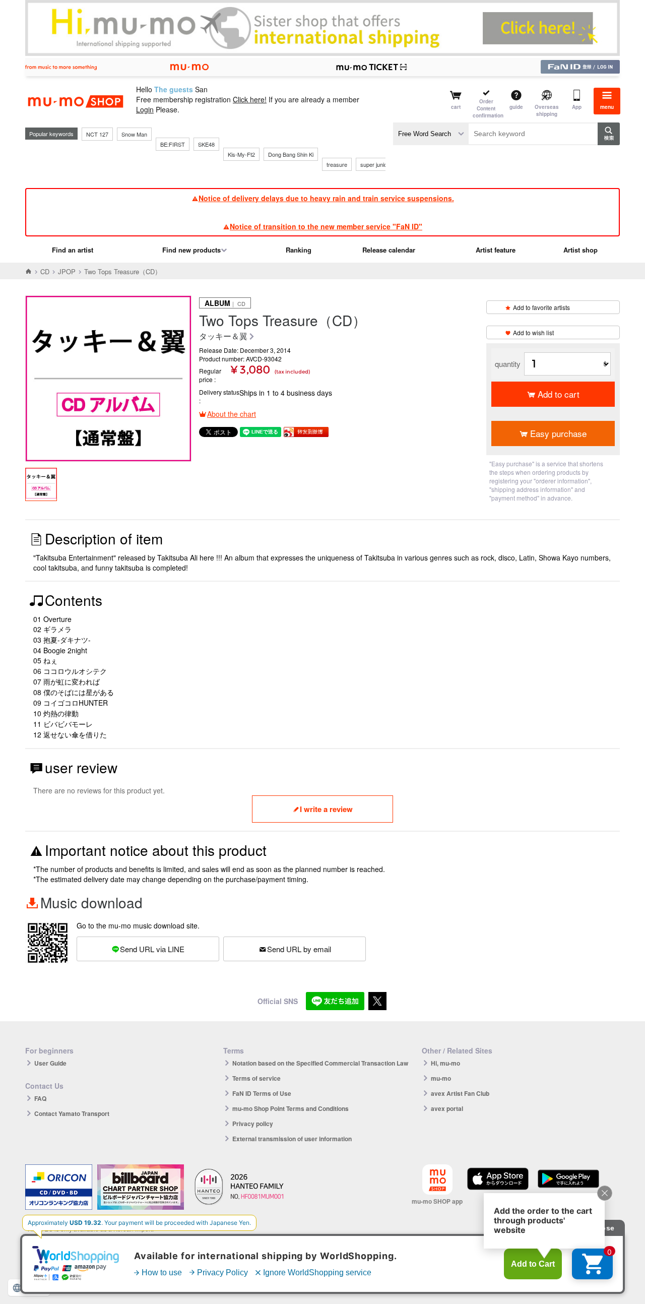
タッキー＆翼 (223, 336)
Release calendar (388, 250)
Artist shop (580, 250)
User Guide (50, 1063)
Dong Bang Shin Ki (290, 154)
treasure (337, 164)
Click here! (250, 99)
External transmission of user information (292, 1138)
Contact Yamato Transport (71, 1113)
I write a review (326, 809)
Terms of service (256, 1078)
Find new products (191, 250)
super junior (374, 164)
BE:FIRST (172, 144)
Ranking (298, 250)
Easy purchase (558, 433)
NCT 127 (97, 134)
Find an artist (72, 250)
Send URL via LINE (152, 949)
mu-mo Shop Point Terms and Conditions (290, 1108)
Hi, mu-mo (445, 1063)
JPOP (67, 271)
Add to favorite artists (541, 307)
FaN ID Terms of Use (261, 1093)
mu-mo (441, 1078)
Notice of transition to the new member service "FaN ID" (326, 226)
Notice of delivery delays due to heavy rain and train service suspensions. (326, 198)
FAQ (40, 1098)
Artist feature (495, 250)
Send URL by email (299, 949)
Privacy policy (252, 1123)
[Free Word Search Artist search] (431, 133)
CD (44, 271)
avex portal (447, 1108)
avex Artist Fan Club (460, 1093)
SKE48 (206, 144)
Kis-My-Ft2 (241, 154)
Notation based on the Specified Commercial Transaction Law (320, 1063)
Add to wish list (533, 332)
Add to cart (558, 394)
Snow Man (134, 134)
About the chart (231, 414)
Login (145, 109)
